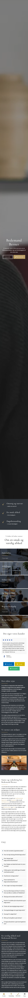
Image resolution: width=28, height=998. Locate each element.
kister (9, 807)
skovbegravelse (5, 801)
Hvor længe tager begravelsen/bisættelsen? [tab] (11, 859)
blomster (6, 807)
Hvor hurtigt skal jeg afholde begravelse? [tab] (15, 854)
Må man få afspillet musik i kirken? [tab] (13, 918)
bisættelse (13, 800)
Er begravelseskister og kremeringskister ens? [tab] (15, 922)
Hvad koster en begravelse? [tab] (11, 876)
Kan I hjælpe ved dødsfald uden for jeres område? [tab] (14, 865)
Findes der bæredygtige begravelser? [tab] (14, 906)
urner (14, 807)
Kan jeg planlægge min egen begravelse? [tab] (14, 910)
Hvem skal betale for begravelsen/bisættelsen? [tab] (11, 880)
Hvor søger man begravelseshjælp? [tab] (13, 885)
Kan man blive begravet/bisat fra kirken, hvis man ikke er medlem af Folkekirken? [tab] (14, 892)
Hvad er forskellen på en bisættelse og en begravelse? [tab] (15, 901)
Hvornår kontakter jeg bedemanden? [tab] (13, 850)
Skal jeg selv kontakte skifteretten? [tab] (13, 896)
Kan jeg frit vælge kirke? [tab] (10, 914)
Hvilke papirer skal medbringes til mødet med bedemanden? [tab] (14, 871)
